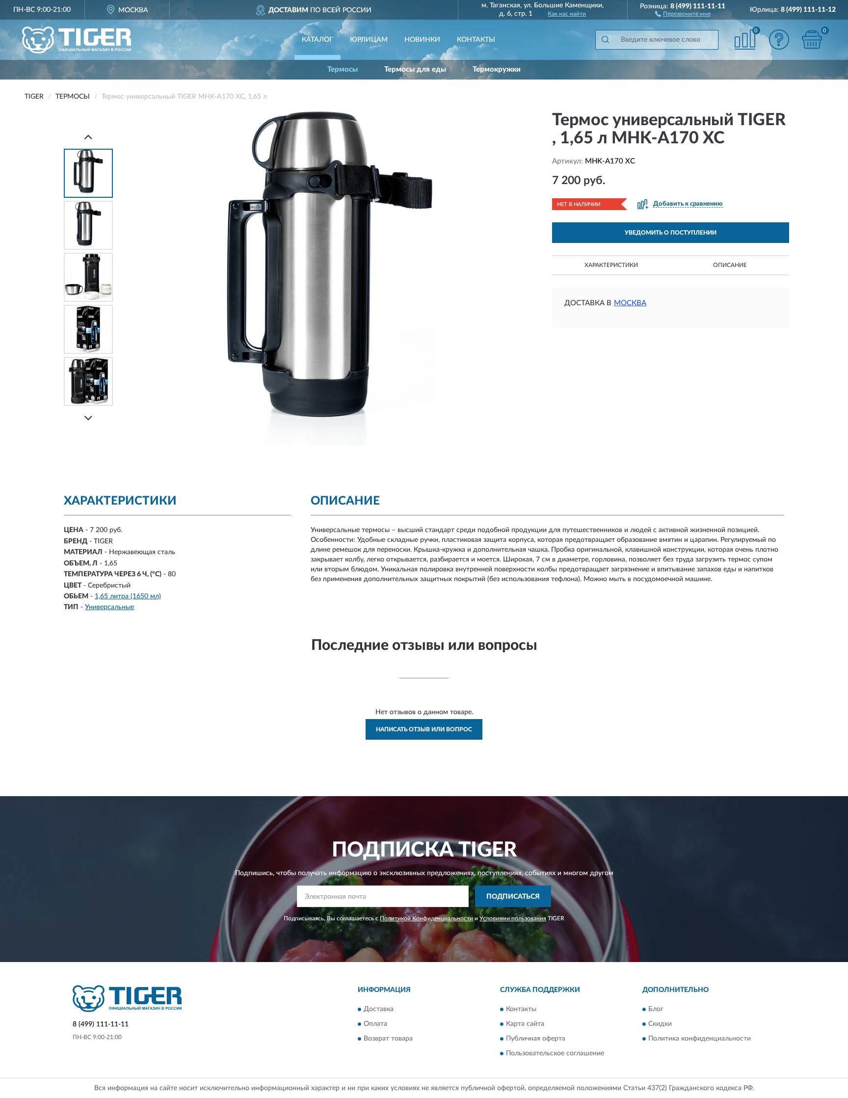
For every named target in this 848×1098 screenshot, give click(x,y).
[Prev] (88, 136)
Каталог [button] (317, 39)
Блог (655, 1009)
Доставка (379, 1009)
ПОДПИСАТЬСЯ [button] (513, 896)
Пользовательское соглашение (555, 1053)
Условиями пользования (512, 918)
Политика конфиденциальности (699, 1038)
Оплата (375, 1023)
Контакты (476, 39)
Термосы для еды (415, 69)
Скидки (660, 1023)
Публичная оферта (535, 1038)
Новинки (422, 39)
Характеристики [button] (611, 265)
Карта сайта (525, 1023)
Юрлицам (369, 39)
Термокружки (497, 69)
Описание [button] (730, 265)
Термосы (342, 69)
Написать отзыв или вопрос (424, 729)
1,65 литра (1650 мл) (128, 596)
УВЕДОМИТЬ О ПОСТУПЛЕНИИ (670, 233)
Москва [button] (630, 303)
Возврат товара (388, 1038)
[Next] (88, 417)
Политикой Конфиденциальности (426, 918)
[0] (812, 39)
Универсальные (109, 607)
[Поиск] (605, 40)
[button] (683, 13)
